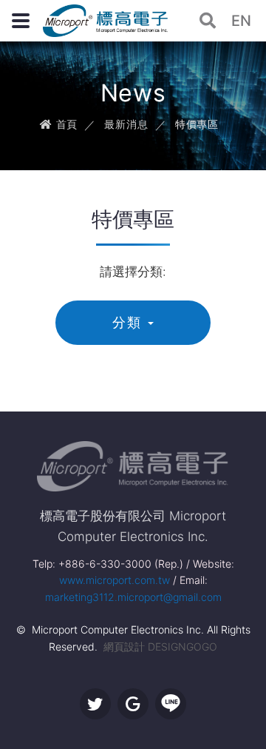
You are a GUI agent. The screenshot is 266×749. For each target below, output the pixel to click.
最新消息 (126, 124)
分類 (127, 322)
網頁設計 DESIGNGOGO (160, 646)
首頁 (65, 124)
